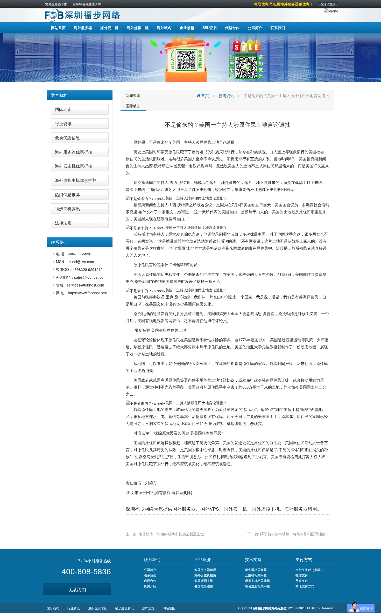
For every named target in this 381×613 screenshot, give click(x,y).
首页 (204, 95)
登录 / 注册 (328, 4)
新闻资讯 (133, 95)
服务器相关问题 (256, 569)
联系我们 (76, 589)
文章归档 (59, 95)
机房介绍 (150, 586)
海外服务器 (296, 508)
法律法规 (63, 223)
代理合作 (150, 580)
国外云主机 (235, 508)
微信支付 (301, 575)
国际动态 (63, 109)
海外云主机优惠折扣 (73, 166)
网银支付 (301, 580)
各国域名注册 (203, 586)
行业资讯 (63, 123)
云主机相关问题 (256, 575)
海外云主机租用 (205, 575)
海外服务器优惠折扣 (73, 152)
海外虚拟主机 (203, 580)
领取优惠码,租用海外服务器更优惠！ (283, 3)
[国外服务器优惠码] (190, 56)
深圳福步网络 (140, 508)
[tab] (79, 95)
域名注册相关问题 (257, 586)
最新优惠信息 (67, 138)
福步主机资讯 (67, 208)
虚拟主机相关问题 (257, 580)
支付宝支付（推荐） (309, 569)
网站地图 (169, 608)
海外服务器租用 (205, 569)
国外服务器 (184, 508)
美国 (176, 142)
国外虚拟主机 (266, 508)
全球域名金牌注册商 (87, 4)
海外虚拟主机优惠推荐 (75, 180)
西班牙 (166, 189)
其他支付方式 (304, 586)
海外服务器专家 (56, 4)
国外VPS (209, 508)
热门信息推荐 (67, 194)
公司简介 (150, 569)
